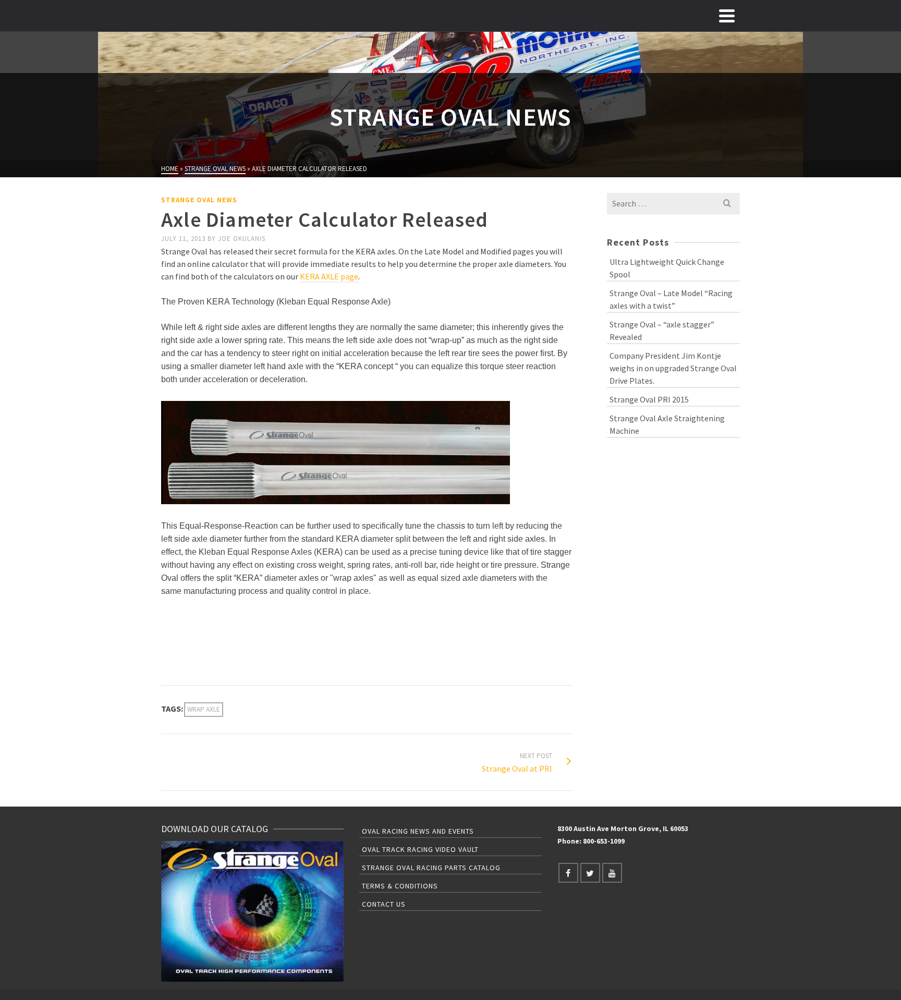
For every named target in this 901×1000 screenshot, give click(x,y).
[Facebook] (568, 873)
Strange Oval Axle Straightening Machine (667, 424)
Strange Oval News (199, 200)
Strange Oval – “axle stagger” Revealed (662, 330)
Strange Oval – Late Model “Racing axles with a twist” (671, 299)
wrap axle (203, 709)
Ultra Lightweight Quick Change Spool (667, 268)
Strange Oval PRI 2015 (649, 399)
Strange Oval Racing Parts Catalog (431, 867)
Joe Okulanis (241, 238)
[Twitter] (590, 873)
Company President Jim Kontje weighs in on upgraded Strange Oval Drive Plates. (673, 368)
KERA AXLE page (329, 276)
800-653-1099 (604, 841)
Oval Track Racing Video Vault (420, 849)
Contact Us (384, 904)
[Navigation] (727, 15)
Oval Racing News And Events (418, 831)
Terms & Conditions (400, 886)
